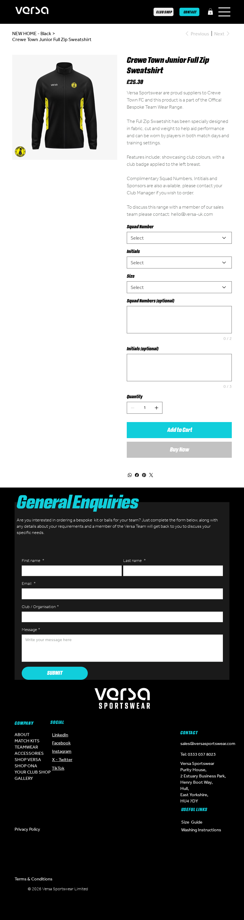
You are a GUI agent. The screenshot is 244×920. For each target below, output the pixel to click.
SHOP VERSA (28, 759)
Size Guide (191, 822)
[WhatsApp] (130, 475)
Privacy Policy (27, 829)
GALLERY (24, 778)
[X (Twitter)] (113, 891)
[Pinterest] (144, 475)
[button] (210, 11)
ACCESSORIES (29, 753)
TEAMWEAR (26, 747)
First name (33, 560)
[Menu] (224, 12)
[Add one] (156, 408)
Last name (134, 560)
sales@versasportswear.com (207, 743)
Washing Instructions (201, 829)
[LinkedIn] (149, 891)
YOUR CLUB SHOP (33, 772)
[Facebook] (137, 475)
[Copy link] (130, 906)
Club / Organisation (40, 606)
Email (29, 583)
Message (31, 629)
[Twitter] (151, 475)
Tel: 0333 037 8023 (198, 754)
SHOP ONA (26, 766)
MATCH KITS (27, 741)
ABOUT (22, 734)
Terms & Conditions (33, 879)
